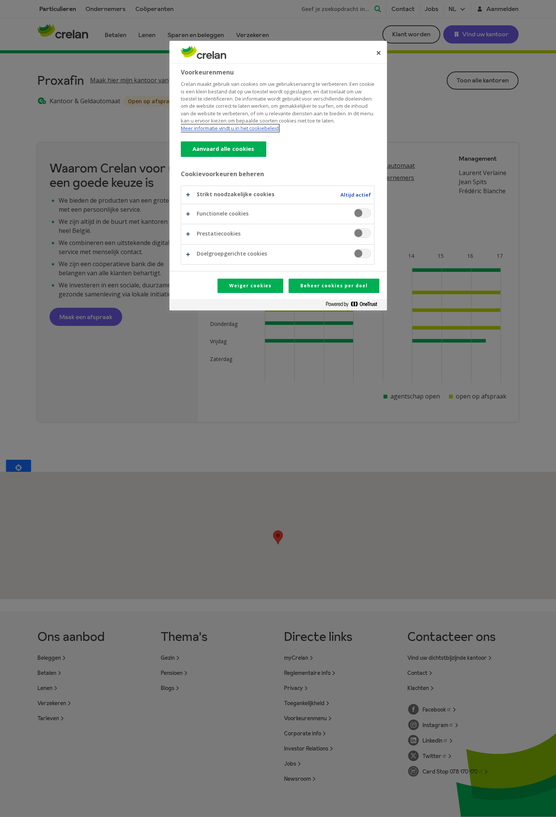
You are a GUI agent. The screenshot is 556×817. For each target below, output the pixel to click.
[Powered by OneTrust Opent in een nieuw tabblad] (354, 305)
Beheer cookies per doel (333, 285)
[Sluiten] (378, 53)
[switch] (362, 213)
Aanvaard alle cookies (224, 148)
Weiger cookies (250, 285)
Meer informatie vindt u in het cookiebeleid (230, 128)
